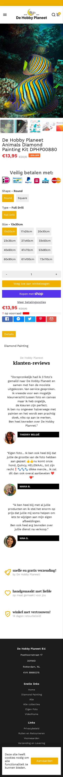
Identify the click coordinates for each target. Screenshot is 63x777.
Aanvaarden (44, 760)
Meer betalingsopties (31, 302)
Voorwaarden (31, 738)
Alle (31, 699)
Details (9, 334)
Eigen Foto (31, 709)
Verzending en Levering (31, 743)
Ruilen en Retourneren (31, 733)
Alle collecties (31, 704)
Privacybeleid (31, 728)
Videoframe (31, 714)
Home (31, 689)
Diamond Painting (31, 694)
